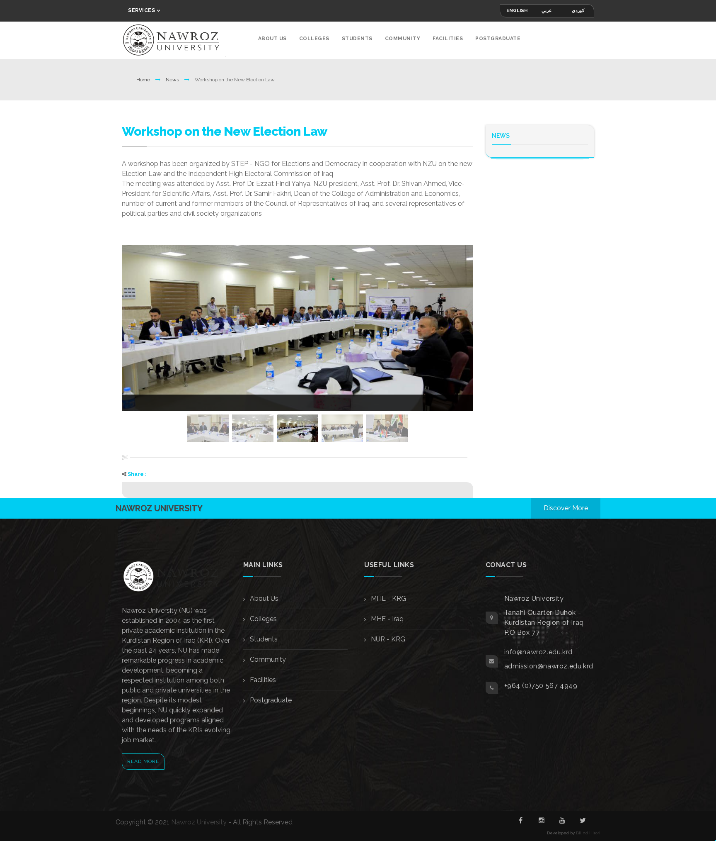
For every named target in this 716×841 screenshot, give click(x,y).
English (516, 10)
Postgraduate (497, 38)
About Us (272, 38)
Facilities (448, 38)
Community (403, 38)
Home (143, 80)
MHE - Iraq (386, 619)
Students (357, 38)
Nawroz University (199, 822)
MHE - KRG (387, 598)
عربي (547, 10)
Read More (143, 761)
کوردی (578, 10)
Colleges (314, 38)
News (173, 80)
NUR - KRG (387, 639)
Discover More (566, 508)
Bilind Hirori (588, 833)
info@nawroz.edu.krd (538, 652)
